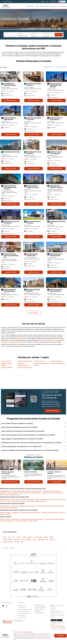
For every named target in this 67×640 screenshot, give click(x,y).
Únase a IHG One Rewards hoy (17, 342)
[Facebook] (3, 606)
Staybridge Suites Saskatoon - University (56, 186)
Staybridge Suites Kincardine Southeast (10, 84)
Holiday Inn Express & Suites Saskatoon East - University (10, 187)
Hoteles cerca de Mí (5, 512)
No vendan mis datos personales (57, 614)
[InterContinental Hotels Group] (5, 6)
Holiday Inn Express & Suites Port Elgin (10, 118)
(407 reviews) (57, 228)
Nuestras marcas (53, 6)
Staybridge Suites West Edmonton (33, 290)
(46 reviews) (34, 159)
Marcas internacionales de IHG (25, 609)
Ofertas (37, 6)
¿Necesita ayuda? (8, 1)
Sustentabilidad (37, 611)
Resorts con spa (4, 494)
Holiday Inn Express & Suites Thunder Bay (56, 290)
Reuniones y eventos (44, 6)
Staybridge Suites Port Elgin (12, 151)
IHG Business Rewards (39, 605)
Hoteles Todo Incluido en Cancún (44, 499)
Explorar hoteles (22, 607)
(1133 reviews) (35, 194)
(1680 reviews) (58, 296)
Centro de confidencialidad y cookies (56, 612)
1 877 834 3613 (18, 621)
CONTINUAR (60, 635)
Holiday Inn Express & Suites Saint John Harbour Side (11, 255)
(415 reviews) (11, 125)
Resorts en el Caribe (15, 499)
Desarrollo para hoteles (23, 611)
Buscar (58, 34)
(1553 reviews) (58, 262)
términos (36, 635)
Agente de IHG (21, 615)
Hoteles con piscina (12, 492)
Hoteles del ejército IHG (39, 609)
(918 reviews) (11, 196)
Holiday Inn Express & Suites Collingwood (10, 290)
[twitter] (6, 606)
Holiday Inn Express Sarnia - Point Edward (11, 222)
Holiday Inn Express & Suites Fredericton (56, 254)
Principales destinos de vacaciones (30, 512)
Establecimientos (30, 6)
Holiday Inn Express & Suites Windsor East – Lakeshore (56, 85)
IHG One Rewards (21, 338)
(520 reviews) (11, 228)
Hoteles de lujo (16, 512)
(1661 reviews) (12, 264)
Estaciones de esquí (35, 492)
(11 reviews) (11, 90)
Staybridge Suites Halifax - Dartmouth (34, 84)
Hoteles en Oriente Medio (21, 521)
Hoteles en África (33, 521)
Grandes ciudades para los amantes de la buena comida (27, 491)
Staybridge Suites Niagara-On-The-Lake (34, 118)
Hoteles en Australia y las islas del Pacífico (32, 519)
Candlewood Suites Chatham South (32, 254)
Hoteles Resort (59, 492)
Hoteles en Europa (5, 519)
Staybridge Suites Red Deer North (57, 222)
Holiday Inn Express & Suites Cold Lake (56, 118)
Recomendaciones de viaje (40, 607)
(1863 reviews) (35, 296)
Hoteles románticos (24, 492)
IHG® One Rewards (62, 6)
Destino (6, 33)
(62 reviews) (11, 158)
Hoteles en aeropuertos (48, 492)
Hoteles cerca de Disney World (8, 507)
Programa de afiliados (23, 613)
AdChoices (52, 608)
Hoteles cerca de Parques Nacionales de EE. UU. (24, 506)
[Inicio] (2, 548)
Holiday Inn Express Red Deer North (33, 222)
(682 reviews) (57, 194)
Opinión (52, 616)
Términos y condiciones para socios (56, 605)
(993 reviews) (34, 228)
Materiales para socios (39, 612)
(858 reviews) (34, 126)
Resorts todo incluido (28, 499)
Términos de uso (54, 610)
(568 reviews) (11, 296)
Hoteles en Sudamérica (6, 521)
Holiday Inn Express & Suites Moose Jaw (56, 152)
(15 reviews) (34, 261)
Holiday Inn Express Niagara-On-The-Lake (33, 186)
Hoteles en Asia (15, 519)
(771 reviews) (57, 125)
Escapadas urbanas (5, 491)
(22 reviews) (34, 90)
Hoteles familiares (5, 506)
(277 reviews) (57, 160)
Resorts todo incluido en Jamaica (16, 501)
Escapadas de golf (14, 494)
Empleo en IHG (21, 605)
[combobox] (11, 36)
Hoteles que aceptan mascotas (49, 512)
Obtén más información (58, 626)
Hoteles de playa (4, 499)
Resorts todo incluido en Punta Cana (37, 501)
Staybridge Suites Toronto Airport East (34, 152)
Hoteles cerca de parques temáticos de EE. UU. (51, 506)
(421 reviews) (57, 92)
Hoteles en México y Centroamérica (54, 519)
